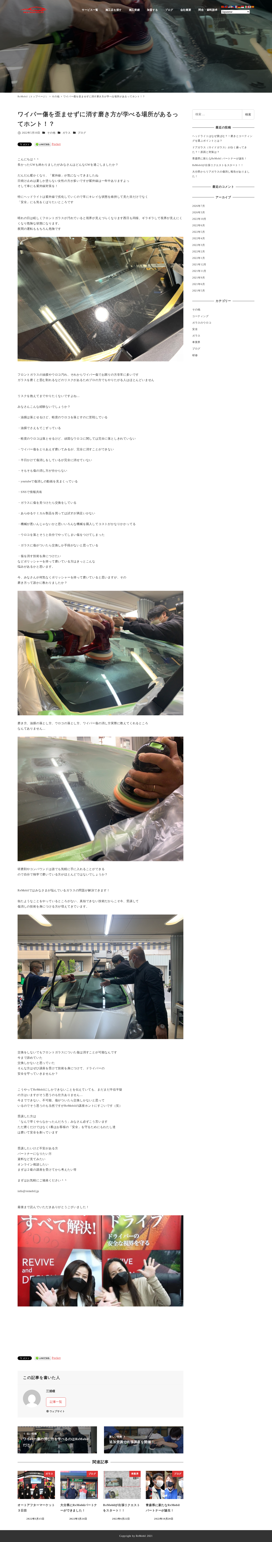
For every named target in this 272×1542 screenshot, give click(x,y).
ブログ (82, 132)
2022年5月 (198, 232)
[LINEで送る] (43, 144)
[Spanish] (252, 6)
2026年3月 (198, 212)
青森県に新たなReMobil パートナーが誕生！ (219, 158)
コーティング (200, 316)
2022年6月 (198, 225)
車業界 (196, 342)
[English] (229, 6)
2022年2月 (198, 251)
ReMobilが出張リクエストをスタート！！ (218, 165)
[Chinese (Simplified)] (222, 6)
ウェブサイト (57, 1411)
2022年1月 (198, 258)
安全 (195, 329)
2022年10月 (199, 219)
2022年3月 (198, 245)
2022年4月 (198, 238)
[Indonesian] (242, 6)
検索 (248, 114)
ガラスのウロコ (201, 322)
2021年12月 (199, 264)
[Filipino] (232, 6)
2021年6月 (198, 284)
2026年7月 (198, 205)
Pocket (56, 144)
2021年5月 (198, 290)
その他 (51, 132)
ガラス (67, 132)
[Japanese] (249, 6)
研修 (195, 355)
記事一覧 (56, 1401)
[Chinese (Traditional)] (226, 6)
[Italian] (246, 6)
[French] (236, 6)
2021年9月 (198, 277)
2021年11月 (199, 271)
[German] (239, 6)
